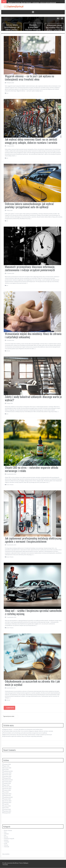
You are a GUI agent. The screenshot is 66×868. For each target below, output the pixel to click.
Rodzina (6, 840)
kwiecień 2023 (7, 802)
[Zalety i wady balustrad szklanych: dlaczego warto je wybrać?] (32, 376)
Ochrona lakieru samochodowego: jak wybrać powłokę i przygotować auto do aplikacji (29, 205)
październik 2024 (8, 780)
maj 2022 (6, 804)
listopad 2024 (7, 778)
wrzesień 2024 (7, 781)
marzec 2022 (7, 806)
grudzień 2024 (7, 776)
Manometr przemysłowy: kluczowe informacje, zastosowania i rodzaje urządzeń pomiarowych (12, 29)
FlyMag (25, 863)
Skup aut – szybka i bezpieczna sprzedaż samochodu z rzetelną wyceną (33, 612)
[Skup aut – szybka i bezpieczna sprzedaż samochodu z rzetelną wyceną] (32, 585)
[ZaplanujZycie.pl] (13, 6)
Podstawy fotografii (9, 838)
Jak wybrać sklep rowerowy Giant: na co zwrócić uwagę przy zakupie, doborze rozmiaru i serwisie (31, 141)
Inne (7, 158)
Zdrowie (8, 351)
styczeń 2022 (7, 809)
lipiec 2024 (6, 785)
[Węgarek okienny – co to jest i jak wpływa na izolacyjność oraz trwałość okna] (32, 55)
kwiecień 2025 (7, 774)
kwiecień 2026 (7, 768)
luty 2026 (6, 769)
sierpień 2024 (7, 783)
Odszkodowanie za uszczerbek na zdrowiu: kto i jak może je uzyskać (32, 683)
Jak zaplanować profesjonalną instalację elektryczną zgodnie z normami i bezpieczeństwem (33, 540)
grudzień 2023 (7, 794)
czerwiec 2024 (7, 787)
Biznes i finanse (9, 484)
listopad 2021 (7, 813)
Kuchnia (6, 837)
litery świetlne (5, 854)
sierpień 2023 (7, 799)
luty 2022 (6, 807)
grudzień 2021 (7, 811)
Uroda (5, 843)
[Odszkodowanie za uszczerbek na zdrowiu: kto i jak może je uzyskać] (32, 656)
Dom (7, 93)
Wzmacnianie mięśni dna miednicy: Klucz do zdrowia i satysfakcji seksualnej (27, 1)
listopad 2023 (7, 795)
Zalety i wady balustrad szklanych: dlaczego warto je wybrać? (54, 28)
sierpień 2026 (7, 764)
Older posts (9, 708)
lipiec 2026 (6, 766)
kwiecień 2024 (7, 788)
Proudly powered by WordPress (10, 863)
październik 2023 (8, 797)
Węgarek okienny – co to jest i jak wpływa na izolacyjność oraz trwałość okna (29, 77)
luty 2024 (6, 792)
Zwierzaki (6, 846)
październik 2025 (8, 771)
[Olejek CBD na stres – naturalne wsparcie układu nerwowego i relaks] (32, 442)
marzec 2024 (7, 790)
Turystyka (6, 842)
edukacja (6, 833)
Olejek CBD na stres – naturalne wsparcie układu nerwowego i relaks (31, 469)
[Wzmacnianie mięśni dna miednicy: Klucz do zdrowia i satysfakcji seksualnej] (32, 311)
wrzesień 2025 (7, 773)
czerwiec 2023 (7, 801)
